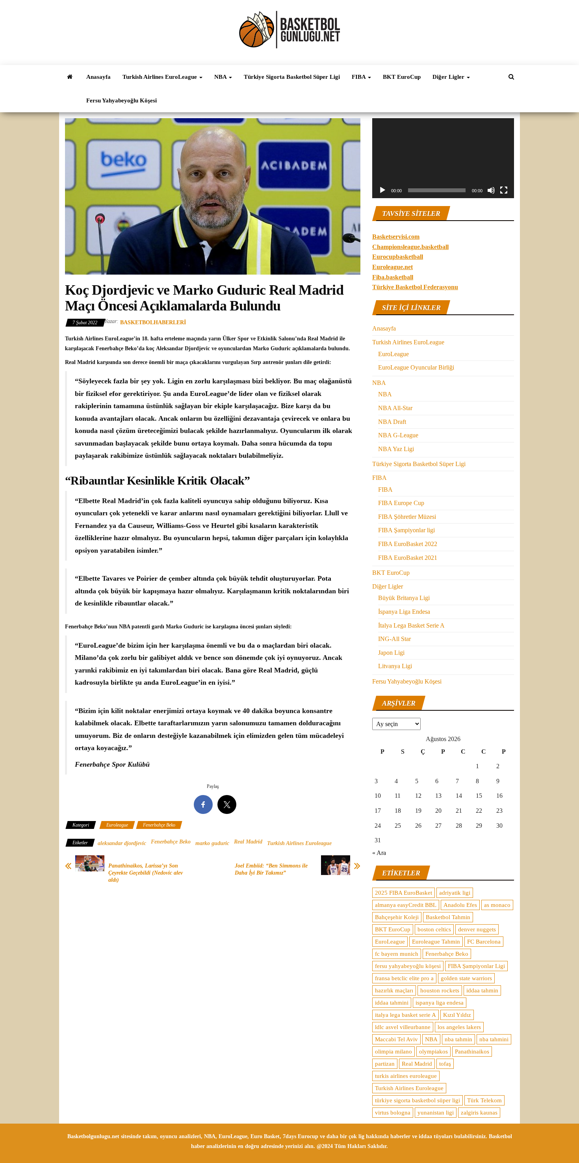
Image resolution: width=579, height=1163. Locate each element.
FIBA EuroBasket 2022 (407, 544)
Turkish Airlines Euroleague (299, 843)
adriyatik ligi (454, 893)
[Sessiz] (491, 190)
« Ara (379, 852)
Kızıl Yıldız (457, 1015)
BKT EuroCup (402, 77)
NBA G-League (398, 435)
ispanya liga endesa (440, 1003)
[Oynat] (382, 190)
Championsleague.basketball (410, 246)
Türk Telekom (484, 1100)
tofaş (445, 1064)
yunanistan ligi (436, 1112)
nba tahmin (458, 1039)
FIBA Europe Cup (401, 503)
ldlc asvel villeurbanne (403, 1027)
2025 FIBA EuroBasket (403, 893)
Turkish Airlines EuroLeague (160, 77)
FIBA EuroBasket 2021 (407, 557)
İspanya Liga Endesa (404, 611)
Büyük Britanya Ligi (404, 598)
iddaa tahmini (391, 1003)
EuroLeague (393, 354)
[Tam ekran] (504, 190)
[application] (443, 158)
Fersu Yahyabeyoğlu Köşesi (121, 100)
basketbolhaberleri (153, 322)
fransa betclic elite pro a (404, 978)
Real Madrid (248, 842)
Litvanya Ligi (395, 666)
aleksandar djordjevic (122, 843)
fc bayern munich (396, 954)
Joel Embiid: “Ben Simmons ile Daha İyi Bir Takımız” (271, 869)
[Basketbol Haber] (69, 77)
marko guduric (212, 843)
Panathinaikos (472, 1051)
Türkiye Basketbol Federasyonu (415, 287)
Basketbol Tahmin (448, 917)
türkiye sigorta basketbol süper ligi (417, 1100)
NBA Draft (392, 421)
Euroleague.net (392, 267)
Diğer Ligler (449, 77)
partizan (385, 1064)
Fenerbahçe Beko (159, 825)
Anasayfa (98, 77)
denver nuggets (477, 929)
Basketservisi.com (395, 236)
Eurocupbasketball (397, 256)
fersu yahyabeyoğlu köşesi (408, 966)
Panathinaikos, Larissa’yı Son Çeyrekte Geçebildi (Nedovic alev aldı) (145, 873)
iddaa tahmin (482, 990)
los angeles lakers (459, 1027)
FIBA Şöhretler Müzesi (407, 516)
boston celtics (434, 929)
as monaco (497, 905)
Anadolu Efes (460, 905)
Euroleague (117, 825)
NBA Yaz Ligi (396, 449)
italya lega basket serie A (405, 1015)
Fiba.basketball (392, 277)
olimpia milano (393, 1051)
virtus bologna (392, 1112)
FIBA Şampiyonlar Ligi (476, 966)
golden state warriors (466, 978)
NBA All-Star (395, 408)
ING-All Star (394, 638)
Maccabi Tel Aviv (396, 1039)
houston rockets (439, 990)
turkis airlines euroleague (406, 1076)
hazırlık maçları (394, 990)
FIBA (359, 77)
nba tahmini (493, 1039)
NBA (221, 77)
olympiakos (433, 1051)
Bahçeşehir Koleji (397, 917)
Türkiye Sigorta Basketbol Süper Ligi (292, 77)
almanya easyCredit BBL (405, 905)
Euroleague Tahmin (436, 941)
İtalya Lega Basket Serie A (411, 625)
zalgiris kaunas (479, 1112)
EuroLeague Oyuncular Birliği (416, 367)
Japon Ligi (391, 652)
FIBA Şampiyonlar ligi (406, 530)
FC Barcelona (484, 941)
